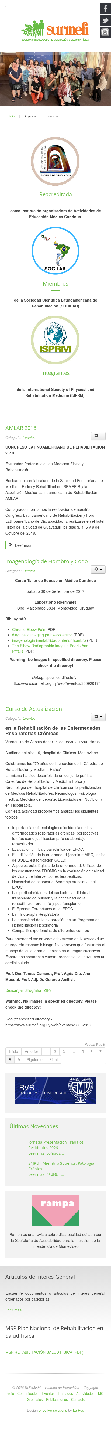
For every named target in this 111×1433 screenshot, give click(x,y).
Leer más (13, 1310)
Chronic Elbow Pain (28, 629)
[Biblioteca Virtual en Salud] (55, 1090)
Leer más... (24, 545)
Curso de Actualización (33, 708)
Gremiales (35, 1399)
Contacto (78, 1399)
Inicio (13, 1051)
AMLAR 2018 (20, 427)
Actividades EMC (89, 1393)
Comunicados (28, 1393)
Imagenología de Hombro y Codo (46, 561)
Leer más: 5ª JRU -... (46, 1174)
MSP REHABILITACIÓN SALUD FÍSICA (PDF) (44, 1352)
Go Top (55, 1427)
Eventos (29, 437)
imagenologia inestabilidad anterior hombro (49, 640)
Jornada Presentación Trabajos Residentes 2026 (56, 1145)
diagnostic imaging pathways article (42, 634)
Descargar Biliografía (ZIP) (28, 990)
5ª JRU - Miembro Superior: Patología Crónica (61, 1166)
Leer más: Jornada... (46, 1153)
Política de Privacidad (62, 1387)
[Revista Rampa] (55, 1210)
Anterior (31, 1051)
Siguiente (35, 1059)
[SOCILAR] (55, 250)
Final (53, 1059)
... (73, 1051)
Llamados (65, 1393)
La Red (78, 1410)
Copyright (90, 1387)
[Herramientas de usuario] (98, 436)
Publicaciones (57, 1399)
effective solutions (53, 1410)
